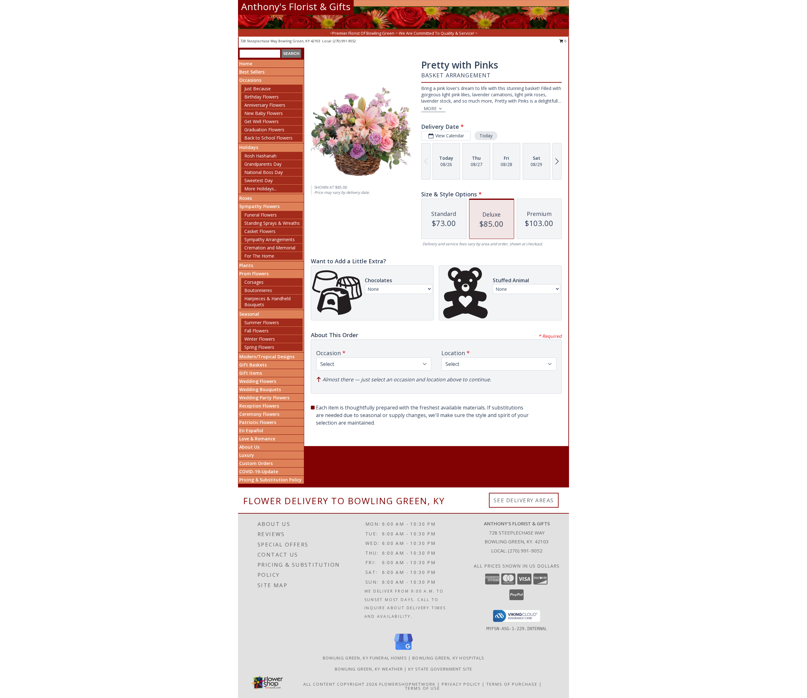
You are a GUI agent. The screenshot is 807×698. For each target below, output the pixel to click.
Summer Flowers (261, 322)
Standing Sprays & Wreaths (272, 223)
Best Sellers (251, 72)
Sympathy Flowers (259, 206)
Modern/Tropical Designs (266, 357)
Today (485, 136)
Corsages (254, 282)
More (430, 108)
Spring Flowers (259, 347)
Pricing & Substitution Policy (270, 480)
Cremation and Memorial (269, 248)
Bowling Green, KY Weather (369, 669)
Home (245, 64)
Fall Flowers (256, 331)
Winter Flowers (259, 339)
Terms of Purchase (511, 684)
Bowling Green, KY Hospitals (448, 658)
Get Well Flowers (261, 121)
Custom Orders (256, 463)
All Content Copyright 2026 (340, 684)
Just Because (257, 89)
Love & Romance (257, 439)
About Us (249, 447)
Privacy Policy (461, 684)
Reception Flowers (259, 406)
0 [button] (565, 41)
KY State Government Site (440, 669)
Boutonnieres (258, 290)
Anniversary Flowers (264, 105)
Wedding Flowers (257, 381)
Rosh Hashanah (260, 156)
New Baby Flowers (263, 113)
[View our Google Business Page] (403, 650)
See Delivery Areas (524, 500)
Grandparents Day (263, 164)
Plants (246, 265)
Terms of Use (422, 688)
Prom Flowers (254, 274)
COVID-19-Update (258, 471)
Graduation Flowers (264, 130)
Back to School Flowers (268, 138)
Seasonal (249, 314)
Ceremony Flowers (259, 414)
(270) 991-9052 (344, 41)
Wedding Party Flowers (264, 398)
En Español (251, 430)
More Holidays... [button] (260, 189)
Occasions (250, 80)
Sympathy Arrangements (269, 239)
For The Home (259, 256)
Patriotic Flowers (257, 422)
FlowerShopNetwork (407, 684)
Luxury (246, 455)
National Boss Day (263, 172)
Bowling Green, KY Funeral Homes (365, 658)
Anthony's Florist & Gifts (296, 6)
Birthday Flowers (261, 97)
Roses (245, 198)
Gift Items (250, 373)
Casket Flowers (260, 231)
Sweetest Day (258, 180)
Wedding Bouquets (260, 389)
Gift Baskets (253, 365)
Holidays (248, 147)
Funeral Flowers (260, 215)
